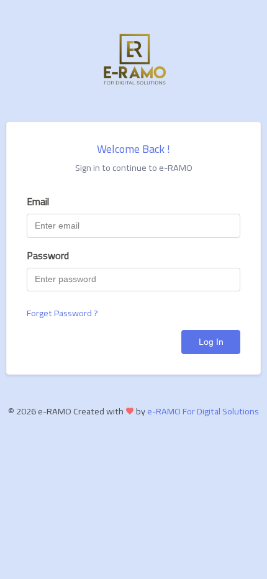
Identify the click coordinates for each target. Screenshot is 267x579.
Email (38, 201)
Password (48, 255)
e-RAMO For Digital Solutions (203, 411)
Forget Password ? (62, 312)
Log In (211, 342)
